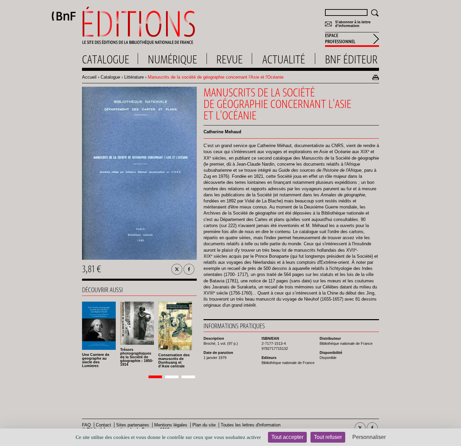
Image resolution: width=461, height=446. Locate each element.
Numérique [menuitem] (172, 59)
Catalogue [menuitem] (105, 59)
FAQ (86, 424)
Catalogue (110, 77)
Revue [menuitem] (229, 59)
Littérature (134, 77)
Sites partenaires (132, 424)
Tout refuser (328, 437)
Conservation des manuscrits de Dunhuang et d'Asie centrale (174, 360)
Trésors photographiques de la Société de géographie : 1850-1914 (136, 356)
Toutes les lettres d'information (250, 424)
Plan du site (204, 424)
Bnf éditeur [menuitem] (351, 59)
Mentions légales (170, 424)
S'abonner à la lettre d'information (353, 24)
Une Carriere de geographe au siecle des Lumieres (95, 360)
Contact (103, 424)
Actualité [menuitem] (283, 59)
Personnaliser (369, 437)
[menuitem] (352, 39)
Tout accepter (287, 437)
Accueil (89, 77)
